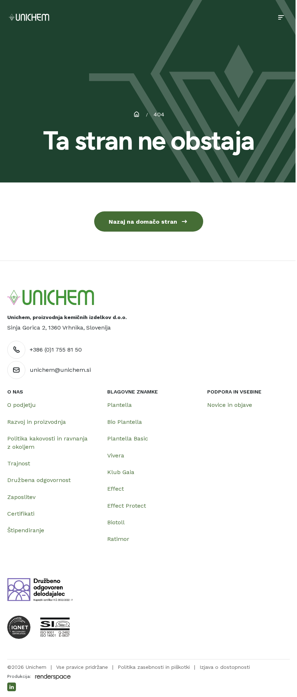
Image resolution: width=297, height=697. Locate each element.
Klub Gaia (120, 472)
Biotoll (116, 522)
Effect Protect (126, 505)
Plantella (119, 404)
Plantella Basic (127, 438)
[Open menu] (281, 17)
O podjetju (21, 404)
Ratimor (118, 538)
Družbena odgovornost (39, 480)
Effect (115, 488)
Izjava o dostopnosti (225, 667)
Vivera (115, 455)
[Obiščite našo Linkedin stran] (11, 687)
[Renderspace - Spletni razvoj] (53, 677)
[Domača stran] (50, 297)
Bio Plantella (124, 421)
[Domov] (29, 17)
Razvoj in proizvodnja (36, 421)
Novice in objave (229, 404)
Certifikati (20, 513)
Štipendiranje (25, 530)
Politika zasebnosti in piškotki (154, 667)
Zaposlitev (21, 497)
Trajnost (18, 463)
